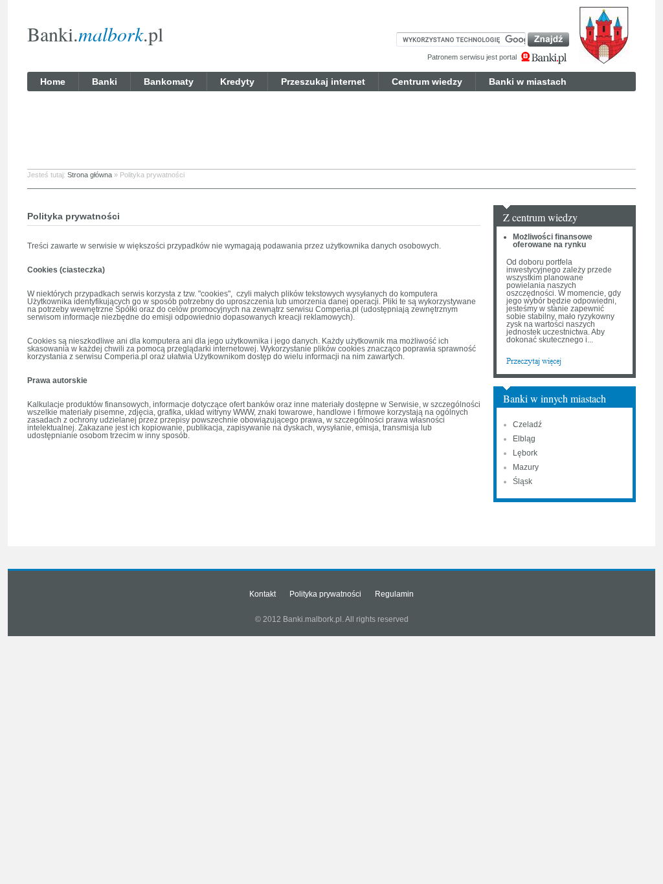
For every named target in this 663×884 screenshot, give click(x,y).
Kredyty (237, 81)
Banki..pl (95, 34)
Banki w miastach (528, 81)
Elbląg (524, 438)
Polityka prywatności (325, 594)
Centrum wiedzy (427, 81)
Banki (104, 81)
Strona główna (89, 175)
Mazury (526, 467)
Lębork (525, 453)
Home (52, 81)
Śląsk (522, 481)
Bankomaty (169, 81)
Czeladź (527, 424)
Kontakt (262, 594)
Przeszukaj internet (323, 81)
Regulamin (394, 594)
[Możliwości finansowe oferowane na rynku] (534, 360)
